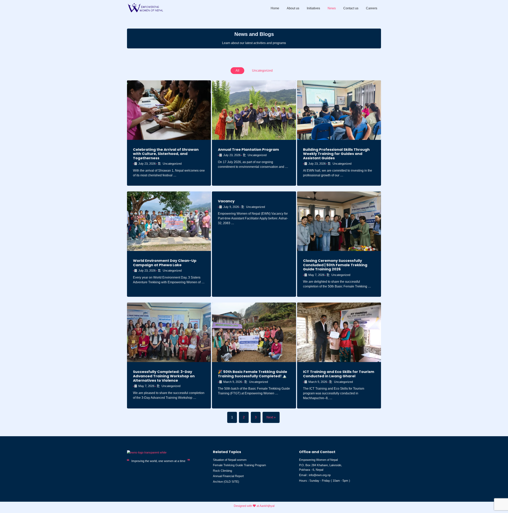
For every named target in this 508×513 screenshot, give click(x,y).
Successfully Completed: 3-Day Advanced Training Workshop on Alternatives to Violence (164, 376)
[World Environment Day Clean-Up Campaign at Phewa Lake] (169, 221)
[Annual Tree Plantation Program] (254, 110)
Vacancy (226, 201)
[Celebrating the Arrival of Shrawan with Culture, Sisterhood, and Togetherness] (169, 110)
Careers (371, 8)
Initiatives (313, 8)
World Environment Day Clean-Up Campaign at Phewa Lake (164, 262)
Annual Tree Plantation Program (248, 149)
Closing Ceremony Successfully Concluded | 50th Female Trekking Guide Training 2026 (335, 265)
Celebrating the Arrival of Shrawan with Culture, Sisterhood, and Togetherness (166, 153)
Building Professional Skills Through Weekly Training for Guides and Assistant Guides (336, 153)
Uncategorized (262, 70)
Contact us (350, 8)
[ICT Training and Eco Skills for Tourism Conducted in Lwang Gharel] (339, 332)
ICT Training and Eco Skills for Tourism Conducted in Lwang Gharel (338, 374)
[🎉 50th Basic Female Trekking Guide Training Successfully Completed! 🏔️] (254, 332)
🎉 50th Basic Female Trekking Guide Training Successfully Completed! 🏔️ (252, 374)
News (332, 8)
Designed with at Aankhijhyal (254, 505)
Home (275, 8)
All (237, 70)
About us (293, 8)
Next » (271, 417)
